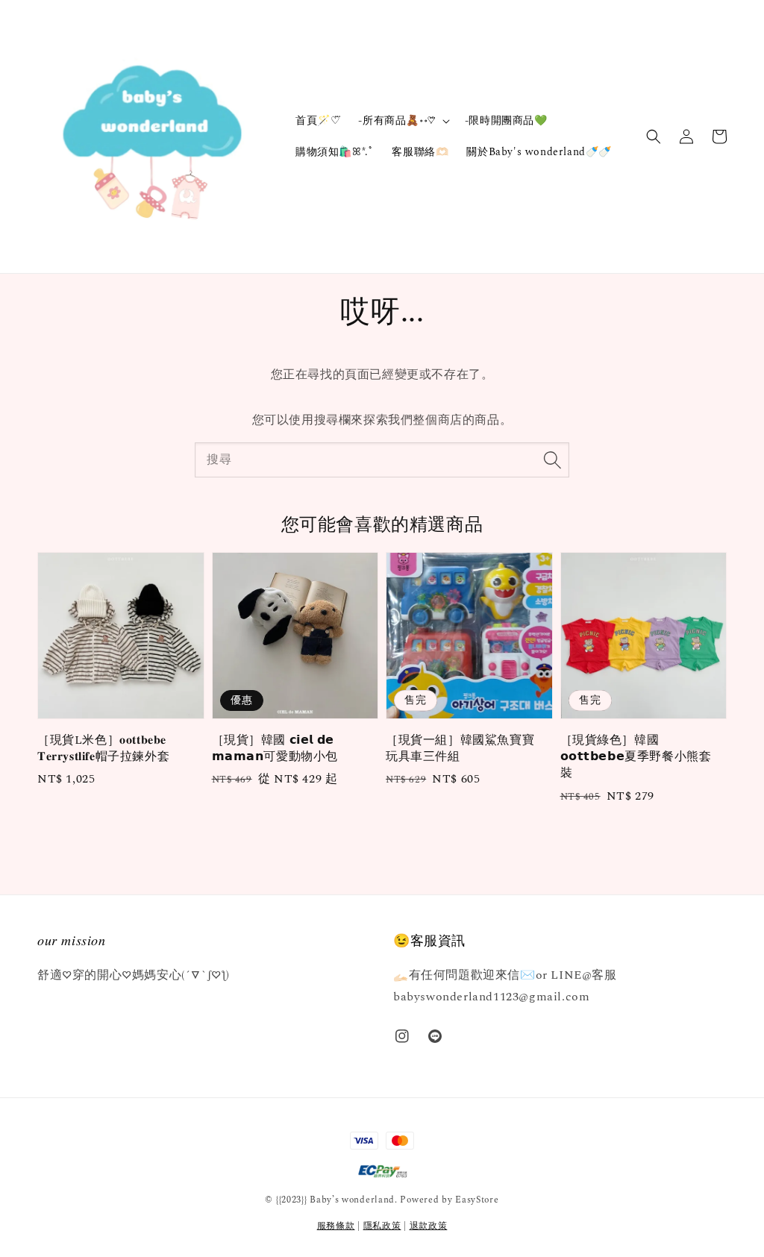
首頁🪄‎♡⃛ (317, 120)
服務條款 (336, 1226)
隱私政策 (382, 1226)
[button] (653, 136)
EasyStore (476, 1200)
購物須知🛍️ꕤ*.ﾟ (334, 152)
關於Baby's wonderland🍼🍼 (539, 152)
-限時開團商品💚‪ (506, 120)
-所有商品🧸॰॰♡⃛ (396, 121)
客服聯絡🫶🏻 (420, 152)
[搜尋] (552, 459)
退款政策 (429, 1226)
